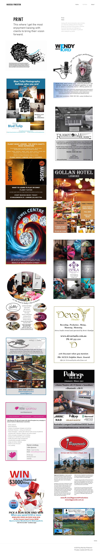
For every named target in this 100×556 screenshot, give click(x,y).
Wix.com (90, 550)
